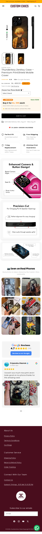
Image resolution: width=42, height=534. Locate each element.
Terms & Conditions (11, 440)
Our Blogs (8, 445)
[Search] (35, 6)
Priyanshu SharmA (18, 363)
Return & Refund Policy (12, 463)
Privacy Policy (9, 436)
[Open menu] (3, 6)
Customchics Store (17, 529)
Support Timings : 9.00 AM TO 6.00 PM (18, 485)
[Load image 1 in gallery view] (8, 59)
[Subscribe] (35, 513)
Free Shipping (15, 86)
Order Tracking (10, 467)
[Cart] (39, 6)
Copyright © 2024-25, (29, 529)
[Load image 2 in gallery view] (21, 59)
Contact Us (8, 480)
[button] (21, 353)
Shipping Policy (10, 458)
